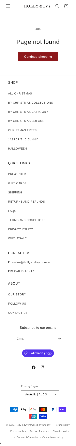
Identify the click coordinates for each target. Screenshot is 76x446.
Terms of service (39, 431)
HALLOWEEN (17, 148)
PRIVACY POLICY (20, 229)
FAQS (12, 211)
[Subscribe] (59, 338)
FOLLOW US (17, 303)
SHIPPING (15, 192)
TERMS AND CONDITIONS (27, 220)
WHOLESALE (17, 238)
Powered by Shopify (39, 425)
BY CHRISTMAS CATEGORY (28, 111)
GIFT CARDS (17, 183)
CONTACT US (18, 312)
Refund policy (62, 425)
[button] (8, 6)
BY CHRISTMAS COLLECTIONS (30, 102)
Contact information (27, 437)
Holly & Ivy (22, 425)
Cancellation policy (52, 437)
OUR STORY (17, 294)
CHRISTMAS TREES (22, 130)
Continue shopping (38, 56)
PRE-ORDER (17, 174)
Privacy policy (18, 431)
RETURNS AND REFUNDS (26, 201)
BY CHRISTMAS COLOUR (26, 121)
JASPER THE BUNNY (23, 139)
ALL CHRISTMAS (20, 93)
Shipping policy (61, 431)
